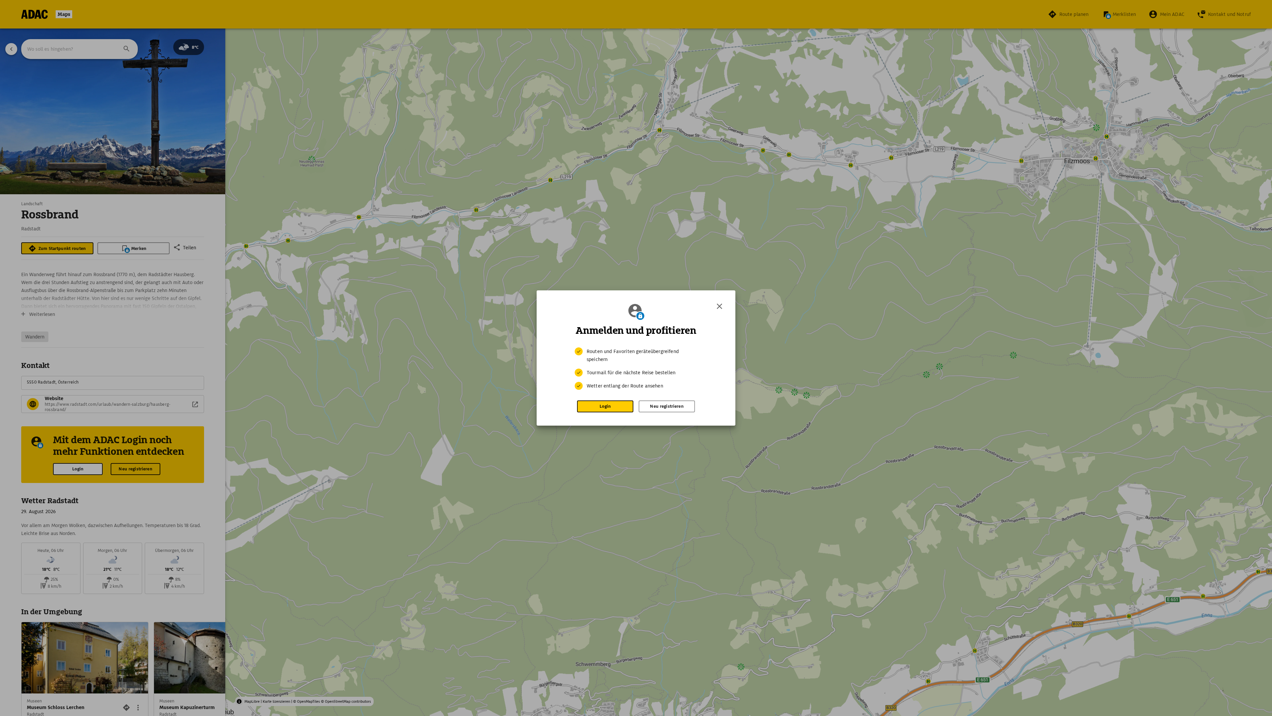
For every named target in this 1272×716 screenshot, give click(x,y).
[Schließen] (719, 306)
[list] (636, 368)
